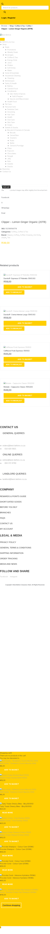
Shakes (10, 65)
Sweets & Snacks (11, 128)
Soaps (9, 125)
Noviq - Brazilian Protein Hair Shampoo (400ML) (18, 892)
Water (9, 70)
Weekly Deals (12, 52)
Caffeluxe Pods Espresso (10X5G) (17, 351)
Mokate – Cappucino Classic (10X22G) (18, 387)
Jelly (9, 159)
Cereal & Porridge (17, 146)
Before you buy (8, 42)
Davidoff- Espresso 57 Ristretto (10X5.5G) (19, 278)
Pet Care (8, 104)
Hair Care (11, 115)
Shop (12, 26)
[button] (7, 190)
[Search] (4, 12)
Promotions (11, 50)
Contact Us (6, 172)
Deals (7, 47)
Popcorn (10, 151)
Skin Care (11, 122)
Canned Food (12, 89)
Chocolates (11, 153)
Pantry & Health (11, 83)
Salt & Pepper (17, 96)
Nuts (9, 161)
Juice (9, 63)
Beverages (9, 55)
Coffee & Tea (20, 26)
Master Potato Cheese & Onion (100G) (14, 835)
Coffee (28, 26)
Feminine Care (12, 109)
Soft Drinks (11, 68)
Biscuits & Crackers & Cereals (18, 130)
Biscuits (12, 133)
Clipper (10, 235)
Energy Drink (12, 60)
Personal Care (10, 107)
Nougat (10, 156)
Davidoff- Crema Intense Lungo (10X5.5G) (19, 315)
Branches (6, 169)
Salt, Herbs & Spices (17, 94)
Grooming (11, 112)
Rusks (12, 140)
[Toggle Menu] (2, 39)
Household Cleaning (12, 76)
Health (9, 117)
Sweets (10, 164)
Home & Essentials (12, 73)
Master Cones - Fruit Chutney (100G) (14, 821)
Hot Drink (36, 235)
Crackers (13, 138)
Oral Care (11, 120)
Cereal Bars (14, 135)
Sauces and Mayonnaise (19, 99)
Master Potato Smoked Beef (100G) (13, 778)
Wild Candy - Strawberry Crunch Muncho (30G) (18, 763)
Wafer (12, 143)
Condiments (11, 91)
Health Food (12, 102)
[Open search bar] (2, 4)
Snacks (10, 166)
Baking (9, 86)
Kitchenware (9, 81)
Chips (9, 148)
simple (3, 237)
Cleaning (10, 78)
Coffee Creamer (26, 235)
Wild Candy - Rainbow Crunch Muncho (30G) (17, 792)
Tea (8, 237)
